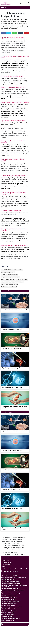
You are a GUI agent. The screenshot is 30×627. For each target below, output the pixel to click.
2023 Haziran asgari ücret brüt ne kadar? (11, 601)
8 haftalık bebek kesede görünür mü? (9, 284)
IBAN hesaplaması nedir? (8, 612)
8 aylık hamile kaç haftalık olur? (8, 279)
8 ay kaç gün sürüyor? (17, 269)
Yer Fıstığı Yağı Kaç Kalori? (8, 620)
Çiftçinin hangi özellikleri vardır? (9, 603)
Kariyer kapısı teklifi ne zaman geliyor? (11, 593)
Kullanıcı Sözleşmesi (6, 562)
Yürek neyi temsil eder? (7, 616)
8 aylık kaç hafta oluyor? (22, 279)
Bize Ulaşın (4, 566)
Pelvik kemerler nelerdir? (8, 579)
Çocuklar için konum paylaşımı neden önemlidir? (13, 590)
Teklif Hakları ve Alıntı (6, 564)
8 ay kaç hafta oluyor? (6, 269)
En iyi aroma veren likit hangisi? (9, 599)
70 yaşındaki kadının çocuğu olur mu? (9, 274)
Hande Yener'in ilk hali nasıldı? (9, 608)
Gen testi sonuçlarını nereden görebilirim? (12, 583)
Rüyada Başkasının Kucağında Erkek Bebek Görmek (14, 577)
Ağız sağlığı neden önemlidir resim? (10, 592)
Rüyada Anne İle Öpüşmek (8, 614)
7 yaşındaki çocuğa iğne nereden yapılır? (10, 277)
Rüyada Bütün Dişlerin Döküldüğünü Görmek (12, 575)
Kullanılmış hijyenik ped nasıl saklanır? (11, 618)
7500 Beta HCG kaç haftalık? (7, 272)
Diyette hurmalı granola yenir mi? (9, 597)
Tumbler (20, 33)
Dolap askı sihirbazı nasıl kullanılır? (10, 588)
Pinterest (26, 33)
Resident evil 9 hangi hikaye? (8, 605)
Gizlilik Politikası (5, 560)
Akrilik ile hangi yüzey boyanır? (9, 595)
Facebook (3, 33)
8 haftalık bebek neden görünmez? (9, 286)
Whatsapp (14, 33)
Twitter (8, 33)
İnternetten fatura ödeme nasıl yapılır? (11, 581)
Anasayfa (3, 7)
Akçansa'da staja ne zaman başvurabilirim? (12, 607)
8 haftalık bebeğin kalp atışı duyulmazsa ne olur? (12, 282)
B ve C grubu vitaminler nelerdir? (9, 610)
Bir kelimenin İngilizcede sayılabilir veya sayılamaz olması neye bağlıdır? (15, 586)
